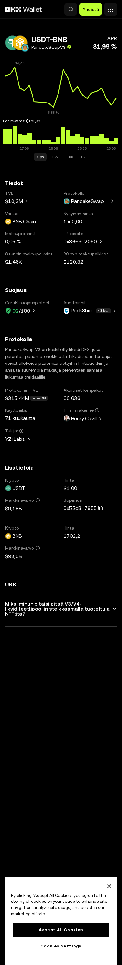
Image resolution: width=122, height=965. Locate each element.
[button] (71, 9)
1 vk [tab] (55, 157)
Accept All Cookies (61, 929)
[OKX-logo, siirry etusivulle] (23, 9)
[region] (61, 921)
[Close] (109, 886)
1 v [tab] (82, 157)
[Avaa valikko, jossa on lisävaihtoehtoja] (110, 8)
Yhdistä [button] (91, 9)
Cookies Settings (60, 946)
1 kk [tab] (69, 157)
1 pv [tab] (40, 157)
